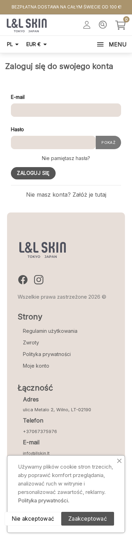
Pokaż (108, 142)
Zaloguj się (33, 173)
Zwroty (31, 342)
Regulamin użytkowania (50, 331)
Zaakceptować (87, 518)
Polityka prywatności (47, 354)
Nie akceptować (33, 518)
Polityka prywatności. (43, 500)
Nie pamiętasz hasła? (66, 158)
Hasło (17, 129)
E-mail (18, 97)
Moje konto (36, 366)
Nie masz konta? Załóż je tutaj (66, 194)
